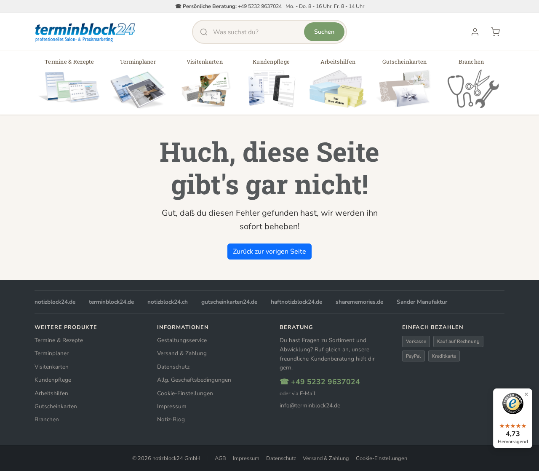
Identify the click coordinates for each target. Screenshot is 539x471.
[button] (69, 85)
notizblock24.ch (167, 302)
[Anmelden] (475, 32)
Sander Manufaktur (422, 302)
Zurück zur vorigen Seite (269, 251)
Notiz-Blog (171, 419)
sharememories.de (359, 302)
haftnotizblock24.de (296, 302)
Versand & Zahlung (182, 353)
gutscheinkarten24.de (229, 302)
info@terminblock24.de (310, 405)
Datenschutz (173, 367)
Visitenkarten (52, 367)
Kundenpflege (53, 380)
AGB (220, 458)
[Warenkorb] (495, 32)
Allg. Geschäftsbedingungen (194, 380)
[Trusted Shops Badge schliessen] (526, 394)
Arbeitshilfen (51, 393)
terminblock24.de (111, 302)
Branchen (47, 419)
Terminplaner (52, 353)
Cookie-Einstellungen (185, 393)
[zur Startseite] (85, 32)
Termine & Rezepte (59, 340)
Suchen (324, 31)
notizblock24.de (55, 302)
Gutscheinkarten (56, 406)
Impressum (172, 406)
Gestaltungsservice (182, 340)
